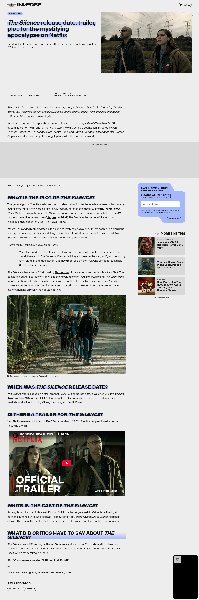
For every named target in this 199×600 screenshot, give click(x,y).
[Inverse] (29, 4)
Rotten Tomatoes (56, 544)
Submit (172, 218)
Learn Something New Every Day (154, 189)
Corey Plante (18, 95)
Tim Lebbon (62, 272)
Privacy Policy (165, 212)
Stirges (51, 217)
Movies (13, 589)
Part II (37, 398)
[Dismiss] (195, 557)
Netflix (28, 589)
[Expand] (176, 557)
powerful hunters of (106, 208)
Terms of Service (150, 212)
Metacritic (99, 544)
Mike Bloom (34, 95)
